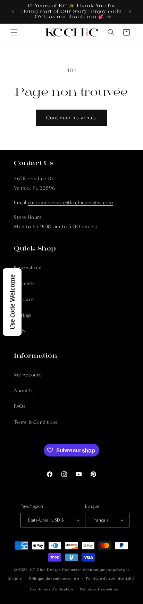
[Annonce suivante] (130, 11)
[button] (14, 32)
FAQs (19, 406)
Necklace (24, 299)
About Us (24, 391)
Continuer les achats (71, 117)
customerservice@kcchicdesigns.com (70, 202)
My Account (27, 375)
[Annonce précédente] (12, 11)
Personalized (28, 268)
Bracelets (24, 283)
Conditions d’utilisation (51, 589)
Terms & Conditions (35, 422)
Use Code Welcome (12, 302)
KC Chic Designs (45, 569)
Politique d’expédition (99, 589)
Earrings (22, 315)
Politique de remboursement (54, 578)
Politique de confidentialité (110, 578)
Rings (19, 331)
